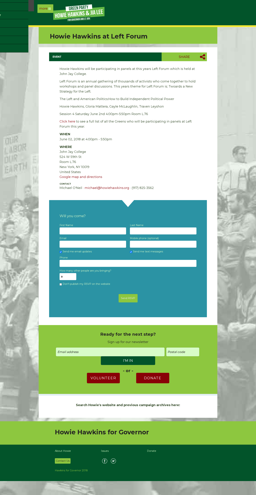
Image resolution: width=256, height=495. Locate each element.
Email (63, 238)
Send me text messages (148, 251)
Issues (105, 450)
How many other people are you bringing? (85, 270)
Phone (64, 257)
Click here (67, 121)
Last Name (136, 225)
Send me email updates (77, 251)
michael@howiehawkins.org (107, 188)
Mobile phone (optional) (144, 238)
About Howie (63, 450)
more (43, 8)
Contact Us (62, 460)
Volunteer (103, 378)
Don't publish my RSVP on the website (86, 284)
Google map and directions (81, 177)
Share (184, 57)
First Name (66, 225)
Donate (152, 378)
